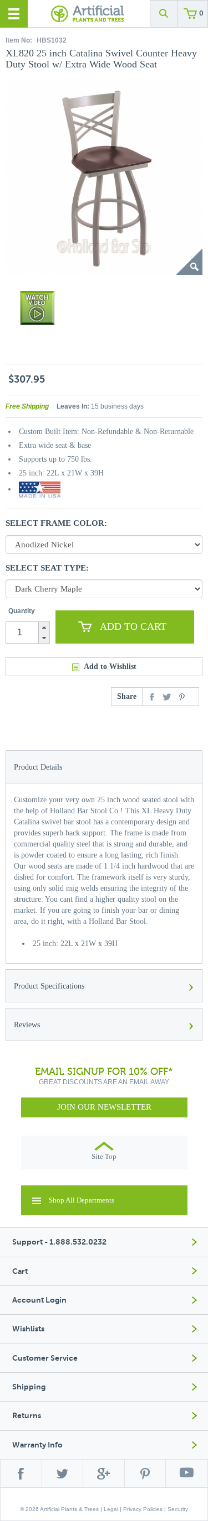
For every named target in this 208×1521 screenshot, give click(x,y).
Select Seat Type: (47, 567)
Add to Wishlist (110, 666)
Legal (111, 1509)
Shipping (28, 1387)
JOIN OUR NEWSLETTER (104, 1106)
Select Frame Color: (56, 523)
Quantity (21, 611)
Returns (26, 1416)
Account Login (39, 1300)
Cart (20, 1271)
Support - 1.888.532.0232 (59, 1242)
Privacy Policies (143, 1509)
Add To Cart (133, 626)
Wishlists (28, 1329)
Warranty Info (37, 1445)
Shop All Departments (81, 1200)
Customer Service (45, 1358)
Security (178, 1509)
